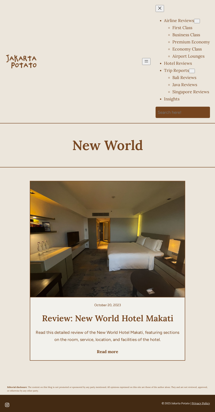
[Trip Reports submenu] (192, 71)
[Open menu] (146, 61)
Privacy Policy (201, 403)
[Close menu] (160, 8)
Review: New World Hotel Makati (107, 318)
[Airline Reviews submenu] (197, 21)
